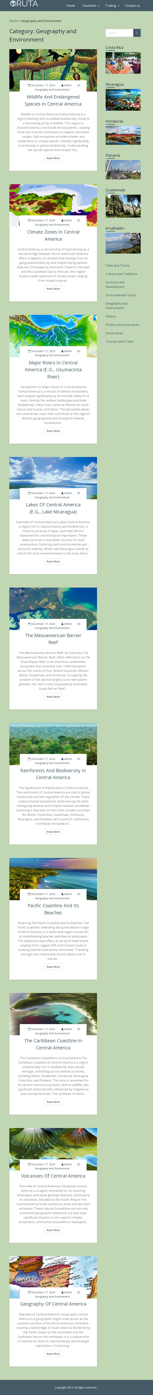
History (111, 316)
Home (71, 6)
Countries (89, 6)
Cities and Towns (117, 265)
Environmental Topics (121, 295)
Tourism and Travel (119, 341)
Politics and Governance (122, 325)
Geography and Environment (52, 89)
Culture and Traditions (121, 274)
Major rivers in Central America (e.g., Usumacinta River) (53, 369)
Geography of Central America (53, 1304)
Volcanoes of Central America (53, 1176)
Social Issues (114, 333)
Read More (54, 158)
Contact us (132, 6)
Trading (110, 6)
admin (68, 85)
